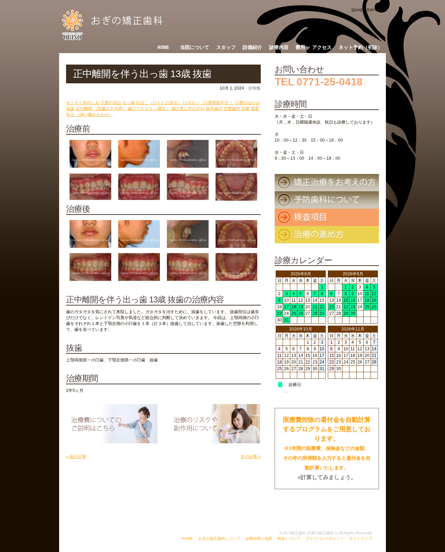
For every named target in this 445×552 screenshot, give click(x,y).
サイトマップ (360, 538)
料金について (288, 538)
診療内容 (279, 47)
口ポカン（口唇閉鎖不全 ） (208, 102)
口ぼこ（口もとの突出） (159, 102)
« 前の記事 (76, 456)
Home (163, 47)
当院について (194, 47)
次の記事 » (251, 456)
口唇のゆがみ (247, 102)
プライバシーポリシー (325, 538)
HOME (187, 538)
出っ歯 (128, 102)
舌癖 (245, 108)
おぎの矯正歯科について (219, 538)
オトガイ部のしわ (82, 102)
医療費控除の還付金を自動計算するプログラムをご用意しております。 (327, 448)
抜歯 (70, 108)
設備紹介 (252, 47)
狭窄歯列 (214, 108)
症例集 (254, 88)
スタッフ (226, 47)
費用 (300, 47)
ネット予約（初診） (360, 47)
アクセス (322, 47)
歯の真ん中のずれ (188, 108)
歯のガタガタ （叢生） (149, 108)
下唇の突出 (110, 102)
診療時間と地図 (258, 538)
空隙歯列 (232, 108)
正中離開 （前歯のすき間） (101, 108)
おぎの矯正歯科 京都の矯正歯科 (306, 533)
